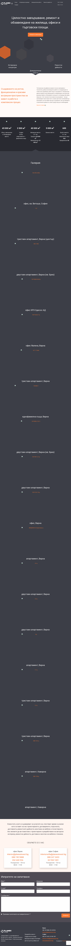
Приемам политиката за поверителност (16, 914)
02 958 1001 (53, 860)
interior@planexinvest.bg (17, 854)
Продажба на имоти (30, 934)
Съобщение (5, 895)
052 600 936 (17, 860)
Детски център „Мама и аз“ (32, 940)
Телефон (39, 888)
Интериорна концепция (24, 2)
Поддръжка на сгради (30, 936)
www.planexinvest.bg (47, 940)
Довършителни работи (36, 2)
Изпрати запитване (35, 34)
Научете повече (41, 105)
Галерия (16, 4)
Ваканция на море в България (32, 938)
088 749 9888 (60, 2)
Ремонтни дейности (48, 2)
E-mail (3, 888)
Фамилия (40, 881)
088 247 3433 (60, 4)
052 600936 (53, 930)
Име (2, 881)
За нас (16, 2)
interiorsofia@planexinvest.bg (53, 854)
